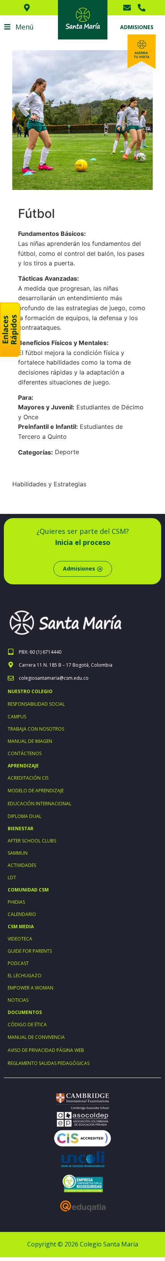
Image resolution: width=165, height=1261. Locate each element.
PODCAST (18, 963)
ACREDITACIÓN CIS (28, 778)
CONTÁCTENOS (24, 753)
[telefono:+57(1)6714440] (143, 7)
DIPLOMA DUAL (24, 816)
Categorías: (35, 452)
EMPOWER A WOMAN (30, 988)
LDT (12, 877)
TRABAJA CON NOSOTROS (36, 729)
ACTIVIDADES (22, 865)
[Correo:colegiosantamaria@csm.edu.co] (129, 7)
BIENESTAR (20, 828)
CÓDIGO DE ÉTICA (27, 1024)
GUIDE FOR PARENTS (30, 951)
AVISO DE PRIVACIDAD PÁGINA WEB (46, 1050)
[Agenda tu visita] (141, 51)
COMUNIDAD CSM (28, 889)
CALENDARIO (22, 914)
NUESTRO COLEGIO (30, 691)
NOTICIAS (18, 1000)
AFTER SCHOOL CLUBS (32, 840)
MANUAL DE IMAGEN (30, 741)
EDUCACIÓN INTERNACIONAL (39, 803)
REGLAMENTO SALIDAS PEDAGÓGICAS (48, 1063)
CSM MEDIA (21, 926)
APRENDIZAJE (23, 765)
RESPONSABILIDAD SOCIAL (36, 704)
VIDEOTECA (20, 939)
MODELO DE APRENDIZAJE (36, 790)
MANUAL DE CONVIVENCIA (36, 1037)
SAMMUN (18, 853)
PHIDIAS (16, 902)
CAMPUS (17, 716)
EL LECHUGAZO (24, 975)
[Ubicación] (29, 7)
